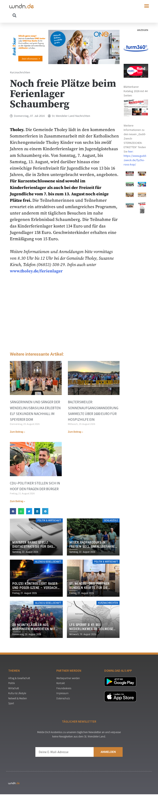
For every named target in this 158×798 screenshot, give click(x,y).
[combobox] (44, 15)
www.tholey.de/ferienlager (36, 271)
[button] (147, 6)
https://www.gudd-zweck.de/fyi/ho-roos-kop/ (135, 160)
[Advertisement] (65, 314)
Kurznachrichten (20, 72)
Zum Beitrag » (17, 431)
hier (130, 151)
